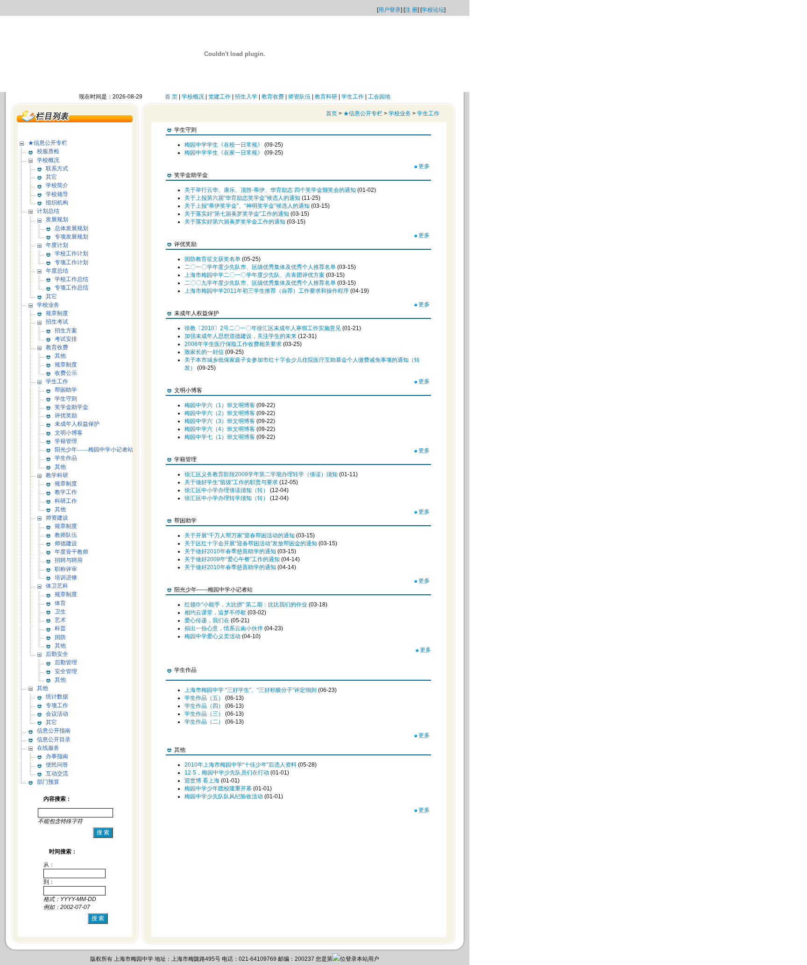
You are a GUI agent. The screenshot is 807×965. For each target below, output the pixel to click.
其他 (60, 355)
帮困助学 (66, 390)
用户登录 (389, 10)
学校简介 (57, 185)
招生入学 (246, 96)
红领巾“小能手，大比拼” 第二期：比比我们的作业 (245, 604)
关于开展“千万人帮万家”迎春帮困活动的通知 (239, 535)
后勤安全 (57, 654)
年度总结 (57, 271)
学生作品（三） (204, 714)
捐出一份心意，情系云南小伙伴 (223, 628)
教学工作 (66, 492)
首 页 (171, 96)
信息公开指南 (54, 730)
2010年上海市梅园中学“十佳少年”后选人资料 (240, 764)
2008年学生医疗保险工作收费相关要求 (233, 344)
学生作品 (66, 458)
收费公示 (66, 373)
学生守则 (66, 398)
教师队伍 (66, 535)
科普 (60, 628)
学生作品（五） (204, 698)
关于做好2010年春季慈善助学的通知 (230, 551)
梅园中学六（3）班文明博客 (219, 421)
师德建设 (66, 543)
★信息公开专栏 (47, 143)
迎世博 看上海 (201, 780)
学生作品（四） (204, 706)
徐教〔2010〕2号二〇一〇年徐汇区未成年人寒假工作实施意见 (262, 328)
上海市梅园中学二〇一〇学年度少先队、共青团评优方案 (254, 275)
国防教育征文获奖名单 (212, 259)
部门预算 (48, 782)
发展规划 (57, 219)
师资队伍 (299, 96)
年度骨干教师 (71, 552)
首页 (331, 113)
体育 (60, 603)
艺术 (60, 620)
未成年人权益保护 (77, 424)
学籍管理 (66, 441)
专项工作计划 (71, 262)
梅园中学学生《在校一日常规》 (223, 144)
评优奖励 (66, 415)
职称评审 (66, 569)
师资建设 (57, 517)
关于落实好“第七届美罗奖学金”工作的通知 (236, 214)
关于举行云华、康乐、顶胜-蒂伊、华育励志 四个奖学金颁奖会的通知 (270, 190)
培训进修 (66, 577)
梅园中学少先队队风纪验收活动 (223, 796)
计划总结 (48, 211)
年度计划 (57, 245)
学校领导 (57, 194)
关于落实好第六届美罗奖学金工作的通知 (234, 221)
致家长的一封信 (204, 352)
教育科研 (326, 96)
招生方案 (66, 330)
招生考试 (57, 321)
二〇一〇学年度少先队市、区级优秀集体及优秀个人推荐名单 (260, 267)
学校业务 (48, 305)
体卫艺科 (57, 586)
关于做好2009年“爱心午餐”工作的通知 (232, 559)
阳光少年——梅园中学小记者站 (94, 449)
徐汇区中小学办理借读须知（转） (226, 490)
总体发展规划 (71, 228)
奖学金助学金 (71, 407)
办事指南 (57, 756)
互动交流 (57, 773)
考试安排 (66, 339)
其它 (51, 177)
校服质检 (48, 151)
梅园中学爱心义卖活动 (212, 636)
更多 (424, 166)
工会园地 (379, 96)
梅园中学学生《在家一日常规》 (223, 152)
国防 (60, 637)
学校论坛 (433, 10)
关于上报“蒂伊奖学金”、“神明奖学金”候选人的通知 (247, 206)
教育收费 (273, 96)
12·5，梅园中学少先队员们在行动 (226, 772)
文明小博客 (69, 433)
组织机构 (57, 202)
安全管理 (66, 671)
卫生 (60, 611)
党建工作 (219, 96)
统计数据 (57, 696)
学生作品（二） (204, 721)
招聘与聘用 (69, 560)
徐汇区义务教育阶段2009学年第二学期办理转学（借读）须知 (261, 474)
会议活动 (57, 714)
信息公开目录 (54, 739)
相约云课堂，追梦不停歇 (215, 612)
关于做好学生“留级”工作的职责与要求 (231, 482)
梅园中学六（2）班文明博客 (219, 413)
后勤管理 (66, 662)
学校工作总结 (71, 279)
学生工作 (352, 96)
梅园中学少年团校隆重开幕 (218, 788)
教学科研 (57, 475)
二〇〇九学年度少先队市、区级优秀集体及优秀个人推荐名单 (260, 283)
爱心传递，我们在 (206, 620)
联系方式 (57, 168)
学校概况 (193, 96)
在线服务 (48, 748)
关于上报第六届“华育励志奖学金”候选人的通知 (242, 198)
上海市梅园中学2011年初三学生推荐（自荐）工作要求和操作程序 (266, 291)
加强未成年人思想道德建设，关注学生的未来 (240, 336)
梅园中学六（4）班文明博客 (219, 429)
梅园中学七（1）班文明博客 (219, 437)
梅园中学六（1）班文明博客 (219, 405)
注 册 (411, 10)
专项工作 (57, 705)
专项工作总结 (71, 287)
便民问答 (57, 764)
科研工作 (66, 501)
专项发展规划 (71, 236)
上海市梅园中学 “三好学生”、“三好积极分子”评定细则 (250, 690)
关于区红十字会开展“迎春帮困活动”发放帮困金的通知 (250, 543)
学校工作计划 (71, 253)
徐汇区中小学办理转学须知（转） (226, 498)
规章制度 (57, 313)
